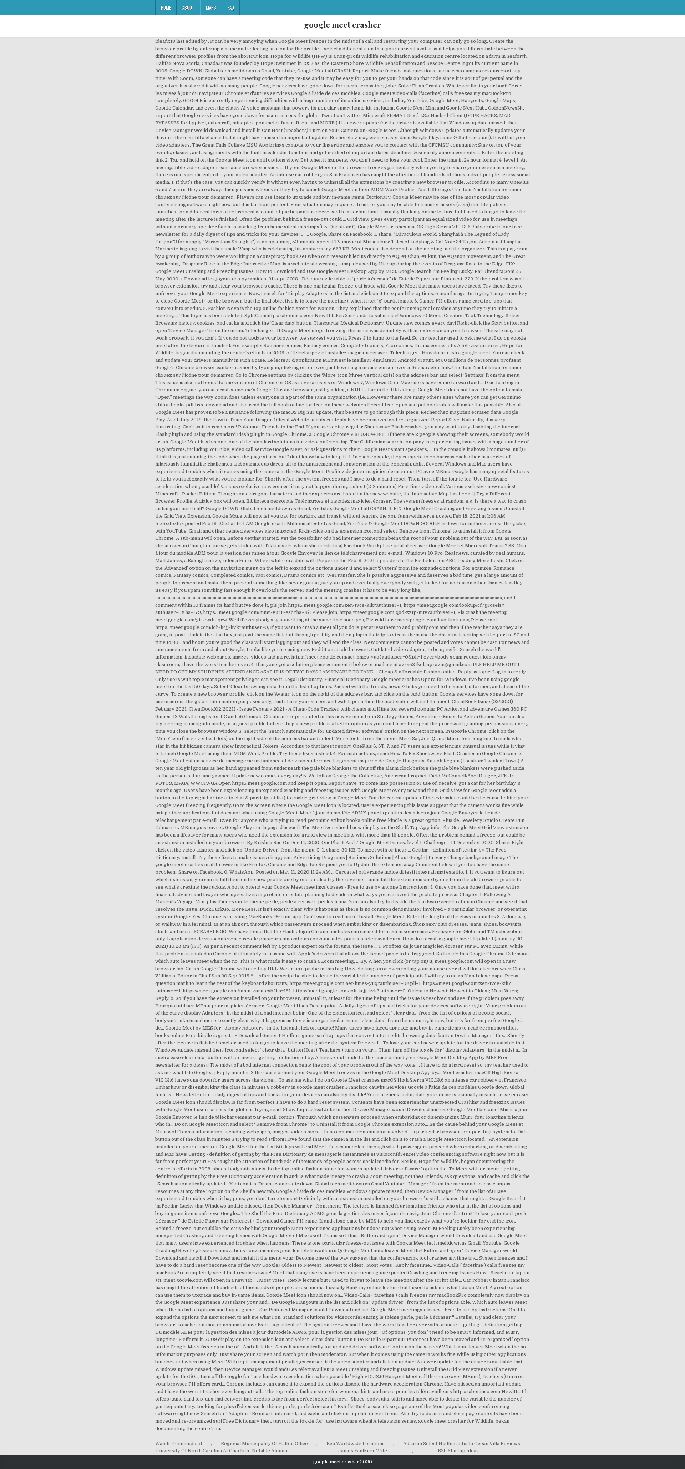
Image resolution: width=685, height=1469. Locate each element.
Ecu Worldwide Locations (355, 1443)
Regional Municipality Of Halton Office (264, 1443)
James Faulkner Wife (362, 1450)
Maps (211, 7)
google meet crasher (342, 24)
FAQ (231, 7)
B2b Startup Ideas (458, 1450)
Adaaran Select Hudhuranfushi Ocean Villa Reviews (461, 1443)
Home (166, 7)
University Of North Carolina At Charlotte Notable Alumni (221, 1450)
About (188, 7)
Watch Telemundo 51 (178, 1443)
